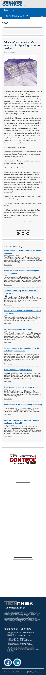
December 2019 (8, 52)
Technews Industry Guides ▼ (15, 15)
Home (5, 10)
